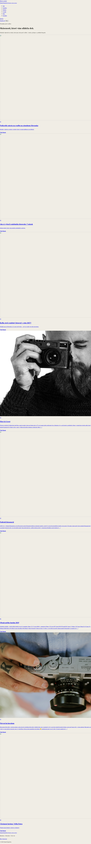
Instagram (4, 839)
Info (4, 6)
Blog (4, 13)
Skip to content (3, 1)
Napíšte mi (2, 20)
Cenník (4, 12)
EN (2, 19)
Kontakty (5, 15)
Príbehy (4, 10)
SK (0, 19)
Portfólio (5, 8)
